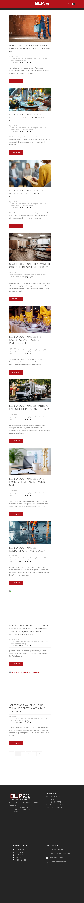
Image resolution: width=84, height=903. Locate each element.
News (35, 59)
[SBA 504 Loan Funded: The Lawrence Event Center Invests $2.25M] (30, 319)
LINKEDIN (20, 850)
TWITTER (19, 857)
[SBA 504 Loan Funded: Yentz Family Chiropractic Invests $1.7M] (30, 461)
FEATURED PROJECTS (54, 804)
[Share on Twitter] (28, 63)
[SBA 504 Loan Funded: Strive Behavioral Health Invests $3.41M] (30, 173)
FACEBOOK (20, 852)
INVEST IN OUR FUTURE (55, 807)
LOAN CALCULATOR (53, 802)
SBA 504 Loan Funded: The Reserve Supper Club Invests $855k (28, 117)
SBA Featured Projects (21, 61)
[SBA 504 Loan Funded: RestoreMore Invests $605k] (30, 532)
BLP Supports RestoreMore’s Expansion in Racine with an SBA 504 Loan (29, 48)
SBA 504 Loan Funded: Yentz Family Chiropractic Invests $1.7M (27, 482)
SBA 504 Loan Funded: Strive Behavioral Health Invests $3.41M (27, 193)
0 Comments (14, 63)
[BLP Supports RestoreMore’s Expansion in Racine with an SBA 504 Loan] (30, 28)
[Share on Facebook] (25, 63)
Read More (16, 81)
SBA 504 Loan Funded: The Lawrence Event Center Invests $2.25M (25, 340)
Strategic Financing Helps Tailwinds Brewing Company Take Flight (27, 708)
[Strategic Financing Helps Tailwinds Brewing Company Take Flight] (30, 686)
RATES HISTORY (51, 799)
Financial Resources (17, 59)
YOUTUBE (20, 855)
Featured (14, 128)
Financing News (28, 59)
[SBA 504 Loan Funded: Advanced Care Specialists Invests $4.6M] (30, 246)
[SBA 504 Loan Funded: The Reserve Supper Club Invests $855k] (30, 99)
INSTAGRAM (21, 860)
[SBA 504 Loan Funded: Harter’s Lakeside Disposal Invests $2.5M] (30, 390)
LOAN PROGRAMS (52, 797)
